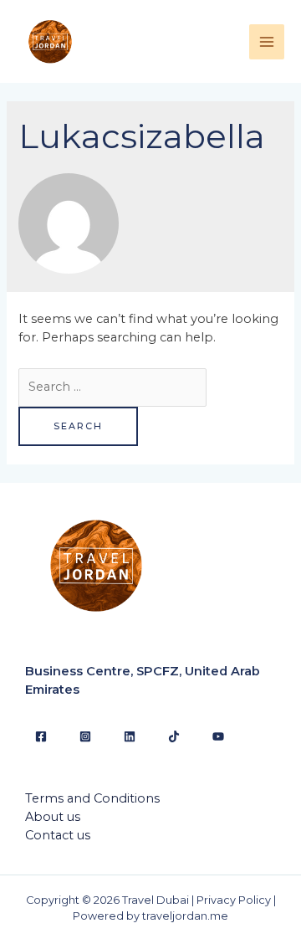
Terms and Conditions (92, 798)
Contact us (57, 835)
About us (52, 816)
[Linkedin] (129, 736)
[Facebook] (41, 736)
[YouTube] (218, 736)
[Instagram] (85, 736)
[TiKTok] (174, 736)
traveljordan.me (185, 916)
